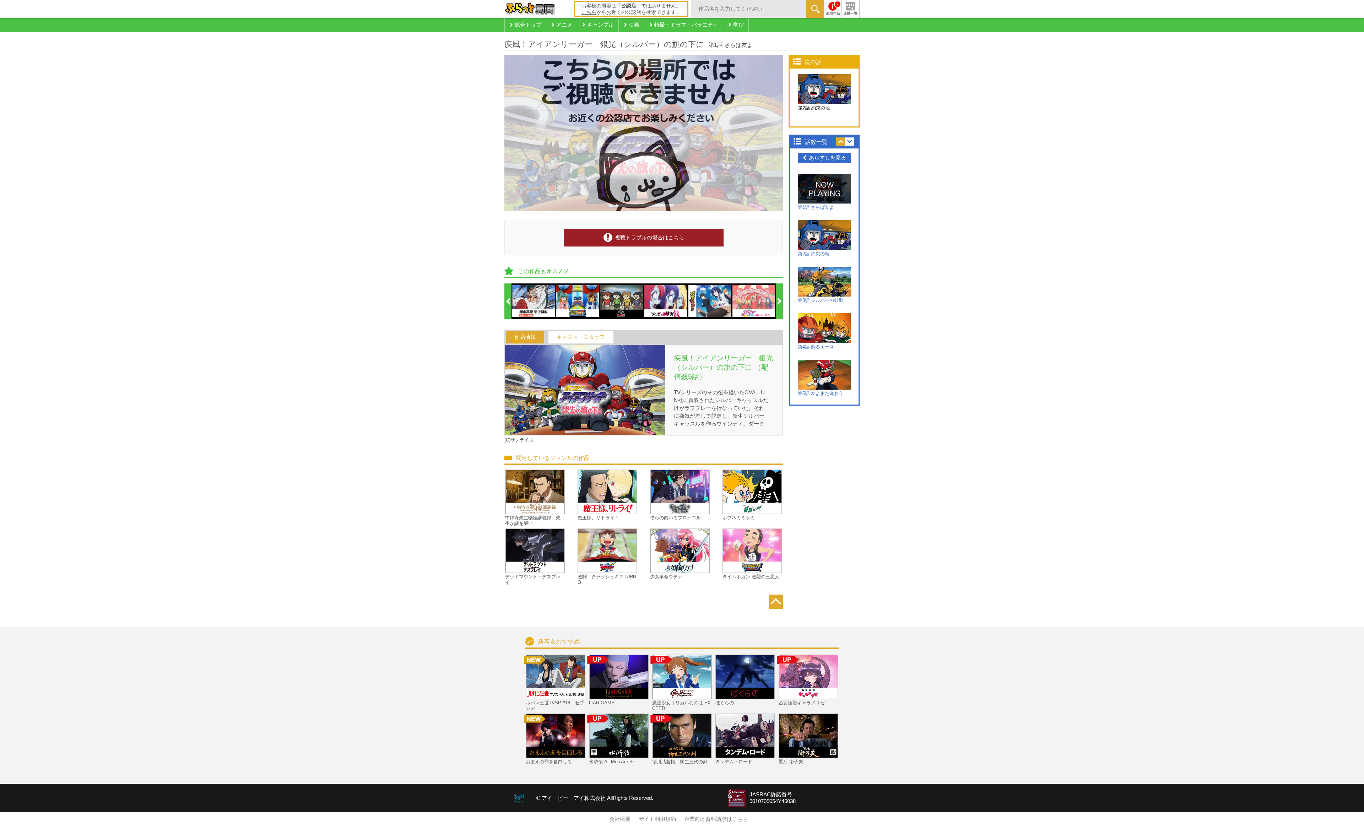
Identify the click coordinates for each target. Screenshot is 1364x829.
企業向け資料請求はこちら (716, 819)
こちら (588, 12)
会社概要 (619, 819)
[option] (534, 301)
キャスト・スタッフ (581, 337)
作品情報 (525, 337)
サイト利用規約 (657, 819)
